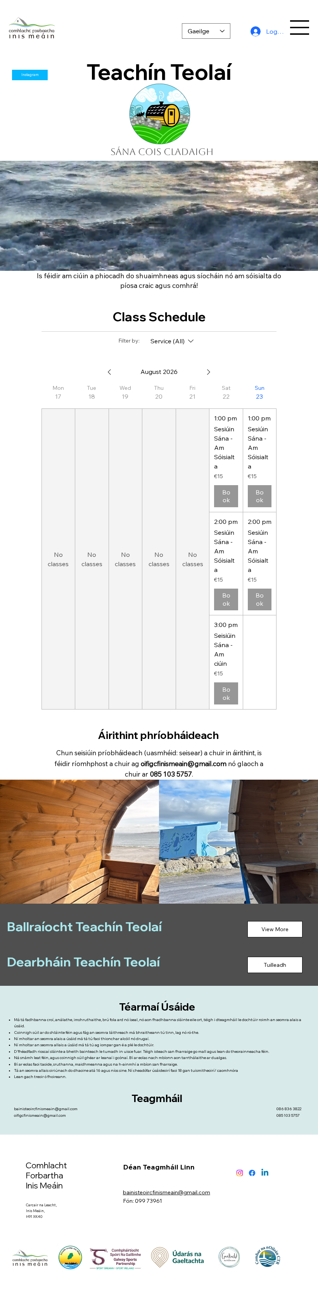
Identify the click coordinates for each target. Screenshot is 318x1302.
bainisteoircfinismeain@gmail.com (46, 1108)
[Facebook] (252, 1173)
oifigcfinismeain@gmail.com (183, 764)
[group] (58, 547)
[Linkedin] (265, 1173)
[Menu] (299, 27)
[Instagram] (239, 1173)
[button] (304, 261)
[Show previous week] (109, 372)
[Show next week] (208, 372)
